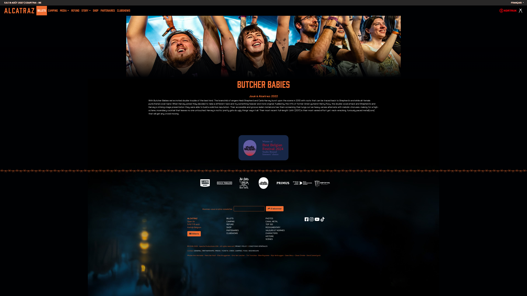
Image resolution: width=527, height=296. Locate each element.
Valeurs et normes (275, 230)
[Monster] (321, 183)
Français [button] (516, 2)
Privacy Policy (241, 246)
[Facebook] (307, 219)
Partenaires (108, 10)
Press (217, 251)
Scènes (269, 239)
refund (75, 10)
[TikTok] (322, 219)
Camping (53, 10)
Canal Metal (272, 221)
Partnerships (208, 251)
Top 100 (269, 224)
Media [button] (63, 10)
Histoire (270, 236)
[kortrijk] (508, 10)
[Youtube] (317, 219)
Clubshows (123, 10)
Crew (231, 251)
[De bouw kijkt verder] (302, 182)
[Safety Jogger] (205, 182)
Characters (272, 233)
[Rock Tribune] (224, 182)
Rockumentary (273, 227)
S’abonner (276, 208)
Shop (95, 10)
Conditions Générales (258, 246)
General (197, 251)
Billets (41, 10)
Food (245, 251)
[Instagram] (311, 219)
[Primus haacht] (283, 182)
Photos (269, 218)
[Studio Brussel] (263, 182)
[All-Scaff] (244, 182)
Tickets (225, 251)
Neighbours (254, 251)
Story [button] (85, 10)
